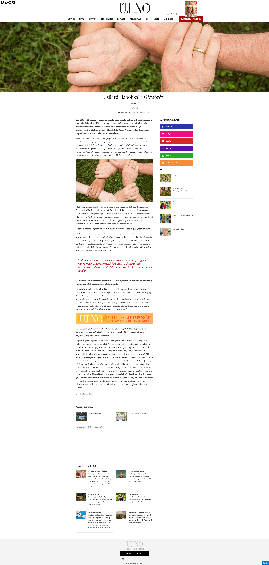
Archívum (168, 19)
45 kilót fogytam (133, 494)
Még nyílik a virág (178, 229)
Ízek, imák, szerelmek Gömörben (138, 414)
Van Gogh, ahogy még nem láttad (183, 215)
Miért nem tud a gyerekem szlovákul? (140, 512)
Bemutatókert (177, 202)
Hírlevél (172, 14)
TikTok (168, 148)
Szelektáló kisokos (93, 494)
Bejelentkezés (168, 14)
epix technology (138, 563)
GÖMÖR (89, 427)
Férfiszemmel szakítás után (137, 471)
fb (2, 2)
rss (13, 2)
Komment (123, 113)
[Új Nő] (134, 8)
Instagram (169, 134)
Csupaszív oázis (177, 175)
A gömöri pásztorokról (95, 414)
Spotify (168, 155)
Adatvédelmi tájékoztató (129, 559)
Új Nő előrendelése (172, 163)
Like (133, 113)
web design (128, 563)
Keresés (177, 14)
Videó (156, 19)
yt (9, 2)
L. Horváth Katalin (84, 394)
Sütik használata (142, 559)
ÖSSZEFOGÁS (98, 427)
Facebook (169, 126)
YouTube (169, 141)
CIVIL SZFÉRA (80, 427)
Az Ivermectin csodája (94, 512)
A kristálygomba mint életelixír (97, 471)
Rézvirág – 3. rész (178, 188)
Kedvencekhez (144, 113)
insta (6, 2)
